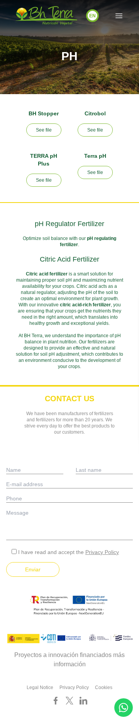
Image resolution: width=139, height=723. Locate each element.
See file (44, 130)
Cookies (103, 687)
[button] (92, 15)
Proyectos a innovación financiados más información (69, 659)
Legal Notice (40, 687)
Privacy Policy (102, 552)
